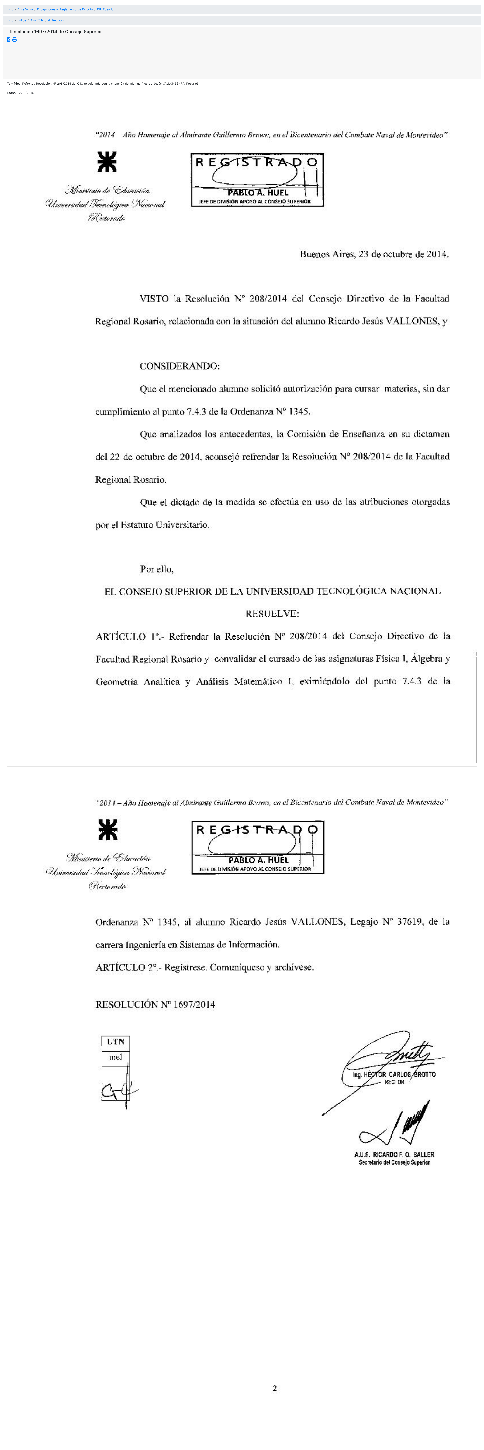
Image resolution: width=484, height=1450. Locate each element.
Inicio (9, 9)
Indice (22, 20)
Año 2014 (37, 20)
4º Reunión (56, 20)
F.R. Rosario (105, 9)
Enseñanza (25, 9)
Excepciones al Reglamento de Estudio (65, 9)
